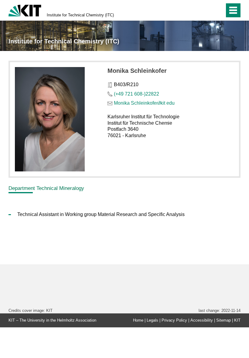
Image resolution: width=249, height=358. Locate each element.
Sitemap (223, 320)
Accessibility (201, 320)
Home (138, 320)
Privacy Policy (174, 320)
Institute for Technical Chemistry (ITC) (80, 15)
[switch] (207, 10)
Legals (152, 320)
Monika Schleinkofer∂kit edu (144, 103)
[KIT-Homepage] (25, 10)
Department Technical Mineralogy (46, 188)
